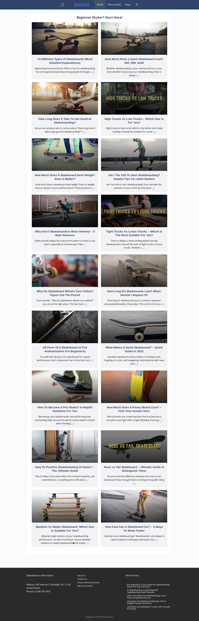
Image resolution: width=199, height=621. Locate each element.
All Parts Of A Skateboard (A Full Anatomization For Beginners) (65, 339)
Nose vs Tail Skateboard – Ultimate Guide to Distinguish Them (134, 458)
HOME (100, 5)
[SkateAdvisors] (74, 5)
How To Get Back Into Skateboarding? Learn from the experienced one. (146, 596)
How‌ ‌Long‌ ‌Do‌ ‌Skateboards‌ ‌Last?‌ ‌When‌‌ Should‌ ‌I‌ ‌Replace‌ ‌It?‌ (134, 281)
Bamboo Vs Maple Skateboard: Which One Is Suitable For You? (65, 518)
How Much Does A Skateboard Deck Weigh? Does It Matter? (65, 165)
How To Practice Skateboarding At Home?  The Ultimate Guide (65, 458)
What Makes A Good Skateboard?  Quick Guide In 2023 (134, 339)
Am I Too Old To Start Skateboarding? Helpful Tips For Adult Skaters (134, 165)
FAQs (128, 5)
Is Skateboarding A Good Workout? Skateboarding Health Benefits (142, 591)
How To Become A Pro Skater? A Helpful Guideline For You (65, 399)
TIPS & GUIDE (114, 5)
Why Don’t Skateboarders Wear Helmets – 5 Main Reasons (65, 223)
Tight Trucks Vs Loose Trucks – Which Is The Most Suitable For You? (134, 223)
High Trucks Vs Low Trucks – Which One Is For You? (134, 108)
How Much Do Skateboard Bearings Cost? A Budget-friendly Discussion (146, 602)
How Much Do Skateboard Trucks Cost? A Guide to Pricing (148, 607)
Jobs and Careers (85, 586)
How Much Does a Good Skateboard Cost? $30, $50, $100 (134, 50)
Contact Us (82, 579)
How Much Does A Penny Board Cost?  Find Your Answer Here (134, 399)
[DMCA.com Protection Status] (86, 592)
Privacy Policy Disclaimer (88, 582)
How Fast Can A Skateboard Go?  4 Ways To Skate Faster (134, 518)
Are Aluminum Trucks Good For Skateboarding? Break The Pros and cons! (148, 585)
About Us (81, 575)
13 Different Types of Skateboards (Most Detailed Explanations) (65, 50)
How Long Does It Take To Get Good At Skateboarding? (65, 108)
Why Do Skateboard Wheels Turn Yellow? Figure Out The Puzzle (65, 281)
